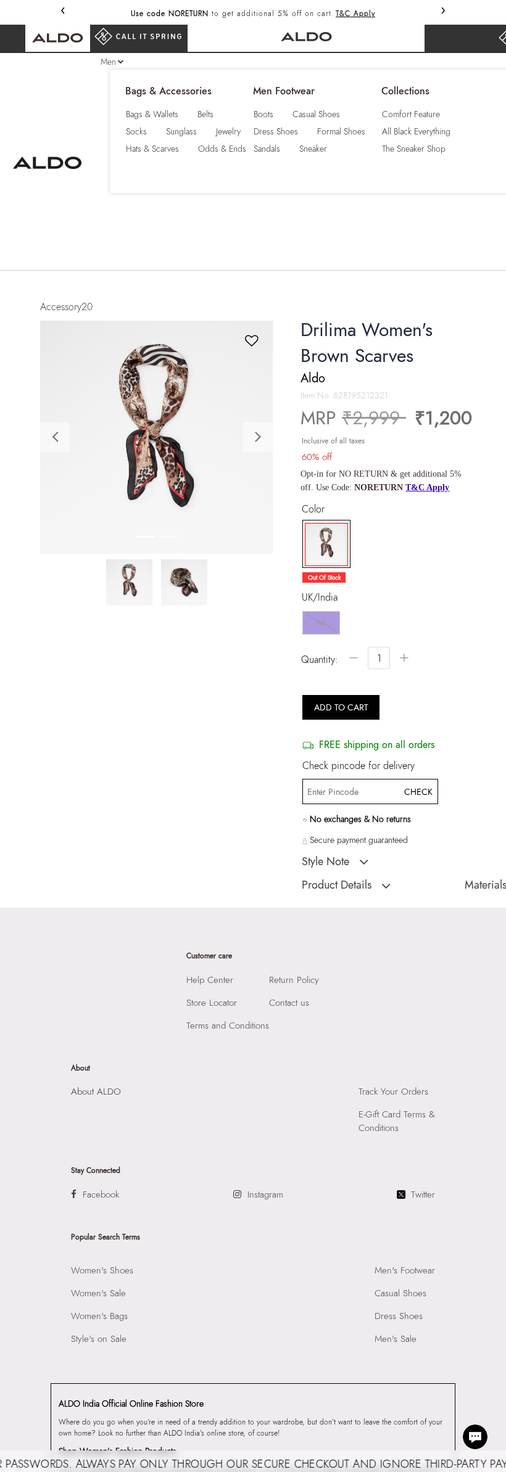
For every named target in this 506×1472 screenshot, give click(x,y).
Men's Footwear (405, 1270)
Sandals (267, 148)
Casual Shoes (316, 114)
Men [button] (108, 62)
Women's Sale (98, 1293)
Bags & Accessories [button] (168, 91)
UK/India (320, 597)
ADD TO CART (341, 707)
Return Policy (294, 980)
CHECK (418, 792)
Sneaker (313, 148)
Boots (263, 114)
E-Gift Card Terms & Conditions (397, 1121)
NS (321, 623)
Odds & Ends (222, 148)
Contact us (289, 1002)
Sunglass (181, 131)
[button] (57, 437)
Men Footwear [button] (284, 91)
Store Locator (211, 1002)
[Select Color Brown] (322, 544)
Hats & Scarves (152, 148)
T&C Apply (355, 13)
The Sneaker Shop (414, 148)
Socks (136, 131)
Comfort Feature (411, 114)
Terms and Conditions (227, 1025)
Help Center (209, 980)
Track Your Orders (393, 1091)
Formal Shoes (341, 131)
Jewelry (228, 131)
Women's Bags (99, 1316)
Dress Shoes (276, 131)
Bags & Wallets (152, 114)
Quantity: (319, 659)
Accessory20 (66, 307)
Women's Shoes (102, 1270)
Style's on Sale (98, 1339)
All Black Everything (416, 131)
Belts (205, 114)
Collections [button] (405, 91)
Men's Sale (396, 1339)
